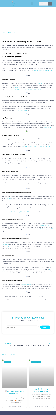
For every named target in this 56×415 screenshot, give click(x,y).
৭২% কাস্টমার (17, 87)
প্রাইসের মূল (8, 198)
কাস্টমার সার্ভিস (24, 273)
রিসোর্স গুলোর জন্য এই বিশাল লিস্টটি (47, 229)
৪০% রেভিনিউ (6, 244)
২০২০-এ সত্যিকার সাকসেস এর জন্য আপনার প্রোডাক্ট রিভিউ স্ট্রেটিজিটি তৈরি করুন (26, 89)
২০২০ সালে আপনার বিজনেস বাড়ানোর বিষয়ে (14, 183)
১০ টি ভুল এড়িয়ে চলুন (47, 127)
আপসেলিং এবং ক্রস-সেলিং (10, 246)
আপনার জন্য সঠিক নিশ (26, 284)
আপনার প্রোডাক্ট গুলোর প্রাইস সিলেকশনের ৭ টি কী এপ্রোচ (21, 211)
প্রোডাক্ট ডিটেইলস (40, 83)
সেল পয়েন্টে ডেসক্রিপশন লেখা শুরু (21, 110)
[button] (32, 3)
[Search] (50, 4)
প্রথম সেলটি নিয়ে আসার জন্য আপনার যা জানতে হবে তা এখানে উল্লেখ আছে (36, 146)
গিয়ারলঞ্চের (22, 300)
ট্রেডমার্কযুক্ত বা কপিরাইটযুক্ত (46, 225)
